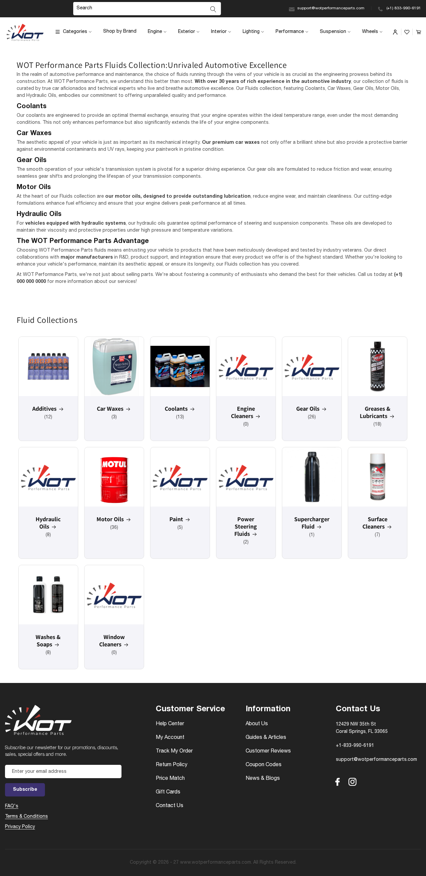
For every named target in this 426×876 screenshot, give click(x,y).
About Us (257, 724)
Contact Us (169, 806)
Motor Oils (110, 519)
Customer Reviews (268, 751)
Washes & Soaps (48, 640)
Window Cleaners (112, 640)
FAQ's (11, 806)
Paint (176, 519)
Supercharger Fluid (311, 523)
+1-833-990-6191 (355, 746)
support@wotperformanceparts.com (330, 8)
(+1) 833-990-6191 (403, 8)
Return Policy (171, 765)
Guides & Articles (266, 738)
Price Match (170, 778)
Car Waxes (110, 408)
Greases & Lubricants (375, 412)
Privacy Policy (20, 827)
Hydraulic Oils (48, 523)
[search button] (213, 9)
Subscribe (25, 789)
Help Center (170, 724)
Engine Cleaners (243, 412)
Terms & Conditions (26, 816)
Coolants (176, 408)
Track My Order (174, 751)
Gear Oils (308, 408)
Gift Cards (168, 792)
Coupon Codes (264, 765)
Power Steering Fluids (245, 527)
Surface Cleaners (374, 523)
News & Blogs (263, 778)
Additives (44, 408)
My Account (170, 738)
